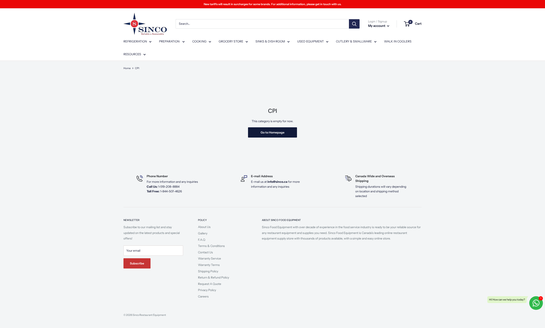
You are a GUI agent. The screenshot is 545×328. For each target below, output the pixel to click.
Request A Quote (209, 284)
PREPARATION (169, 41)
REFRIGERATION (135, 41)
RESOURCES (132, 54)
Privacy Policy (207, 290)
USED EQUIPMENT (310, 41)
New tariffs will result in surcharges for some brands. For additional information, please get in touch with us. (272, 4)
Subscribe (137, 263)
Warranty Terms (209, 265)
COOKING (199, 41)
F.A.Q (201, 240)
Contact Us (205, 252)
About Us (204, 227)
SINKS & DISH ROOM (270, 41)
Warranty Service (209, 258)
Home (127, 68)
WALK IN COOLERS (398, 41)
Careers (203, 296)
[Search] (354, 24)
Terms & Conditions (211, 246)
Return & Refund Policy (213, 277)
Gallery (202, 233)
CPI (137, 68)
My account (377, 26)
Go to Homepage (272, 132)
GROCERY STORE (231, 41)
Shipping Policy (208, 271)
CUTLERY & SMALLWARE (354, 41)
